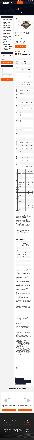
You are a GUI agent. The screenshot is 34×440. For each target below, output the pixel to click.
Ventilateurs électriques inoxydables (20, 383)
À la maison (3, 12)
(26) (6, 25)
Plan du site (27, 431)
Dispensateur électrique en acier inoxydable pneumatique (24, 406)
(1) (6, 42)
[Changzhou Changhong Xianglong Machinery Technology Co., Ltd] (6, 3)
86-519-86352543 (30, 0)
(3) (6, 44)
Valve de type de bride (12, 12)
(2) (6, 34)
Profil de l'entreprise (27, 424)
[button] (5, 400)
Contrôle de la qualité (27, 427)
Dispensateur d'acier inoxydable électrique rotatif (8, 406)
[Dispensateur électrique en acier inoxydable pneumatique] (25, 398)
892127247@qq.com (22, 0)
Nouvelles (27, 429)
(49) (6, 23)
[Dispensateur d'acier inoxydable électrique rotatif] (9, 398)
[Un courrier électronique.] (3, 59)
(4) (6, 28)
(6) (6, 31)
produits (7, 12)
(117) (7, 20)
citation (20, 2)
